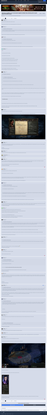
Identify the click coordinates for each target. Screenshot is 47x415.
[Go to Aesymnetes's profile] (2, 49)
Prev (3, 18)
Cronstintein (4, 332)
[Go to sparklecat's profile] (2, 20)
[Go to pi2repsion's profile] (2, 285)
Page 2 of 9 (15, 18)
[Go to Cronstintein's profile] (2, 332)
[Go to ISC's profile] (2, 37)
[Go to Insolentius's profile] (2, 151)
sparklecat (4, 142)
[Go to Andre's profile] (2, 109)
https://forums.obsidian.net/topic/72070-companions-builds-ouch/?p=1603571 (14, 267)
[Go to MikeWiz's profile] (2, 249)
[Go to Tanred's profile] (2, 26)
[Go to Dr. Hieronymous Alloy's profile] (2, 155)
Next (11, 18)
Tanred (3, 26)
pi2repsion (4, 15)
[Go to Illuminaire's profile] (2, 169)
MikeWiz (4, 249)
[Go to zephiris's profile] (2, 208)
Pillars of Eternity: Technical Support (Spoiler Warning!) (14, 15)
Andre (3, 109)
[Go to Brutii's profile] (2, 273)
